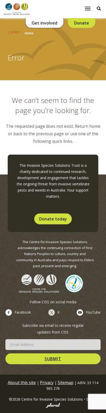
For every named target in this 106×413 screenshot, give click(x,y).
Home (29, 33)
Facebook (22, 312)
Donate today (53, 219)
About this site (22, 382)
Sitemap (65, 382)
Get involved (44, 23)
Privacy (47, 382)
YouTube (93, 312)
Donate (81, 23)
